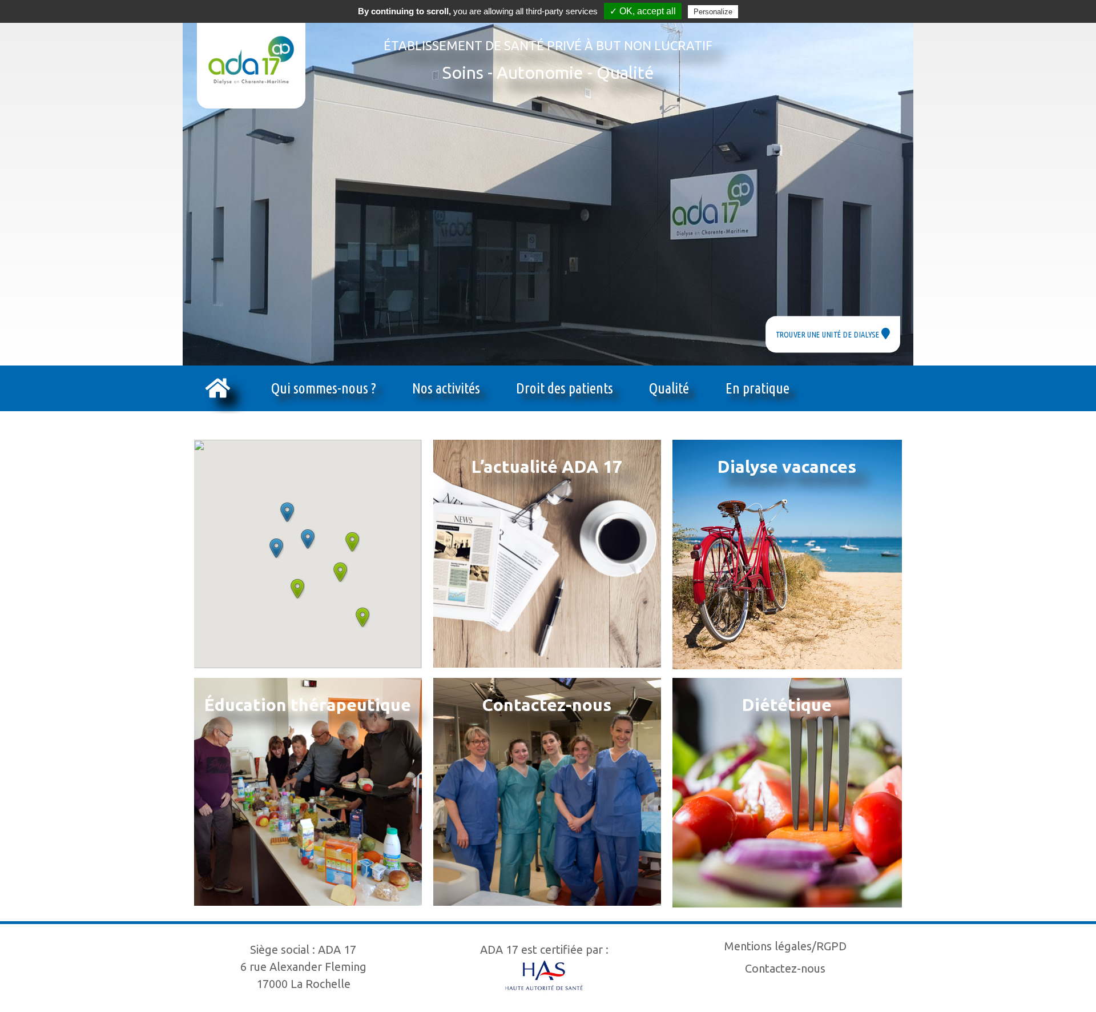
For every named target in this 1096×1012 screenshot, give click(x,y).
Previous (162, 179)
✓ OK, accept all (643, 11)
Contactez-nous (785, 968)
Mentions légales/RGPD (785, 946)
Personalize (713, 11)
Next (933, 179)
